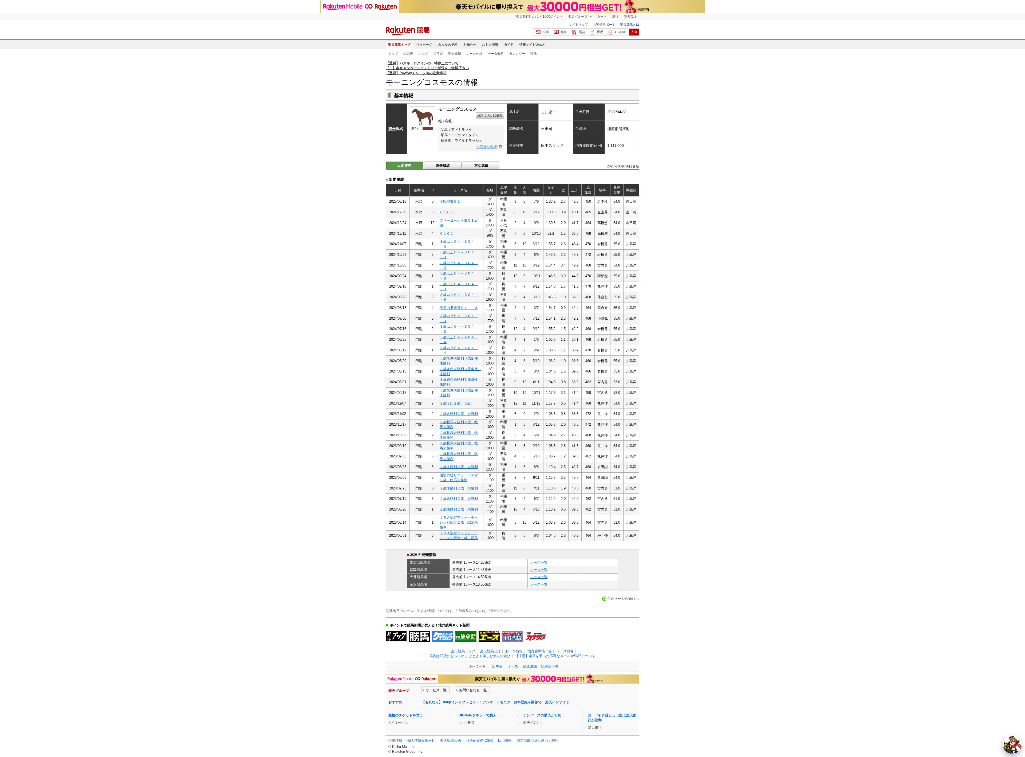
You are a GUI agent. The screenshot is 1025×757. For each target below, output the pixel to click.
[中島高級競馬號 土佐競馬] (512, 636)
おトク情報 (490, 44)
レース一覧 (538, 562)
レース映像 (565, 651)
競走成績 (454, 54)
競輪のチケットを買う (405, 715)
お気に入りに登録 (490, 115)
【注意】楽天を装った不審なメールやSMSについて (555, 656)
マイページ (424, 44)
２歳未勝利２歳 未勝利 (459, 414)
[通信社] (465, 636)
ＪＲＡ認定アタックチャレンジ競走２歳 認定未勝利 (459, 522)
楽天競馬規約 (450, 741)
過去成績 (443, 165)
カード (602, 16)
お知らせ (469, 44)
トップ (393, 54)
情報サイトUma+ (532, 44)
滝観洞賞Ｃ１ (452, 201)
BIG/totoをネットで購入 (477, 715)
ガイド (509, 44)
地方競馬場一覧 (539, 651)
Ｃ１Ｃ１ (448, 212)
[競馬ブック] (396, 636)
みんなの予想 (448, 44)
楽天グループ (578, 16)
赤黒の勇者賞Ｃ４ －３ (459, 308)
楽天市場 (630, 16)
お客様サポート (604, 24)
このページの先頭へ (623, 599)
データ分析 (496, 54)
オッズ (423, 54)
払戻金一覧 (549, 666)
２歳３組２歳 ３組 (455, 403)
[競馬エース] (489, 636)
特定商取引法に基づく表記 (537, 741)
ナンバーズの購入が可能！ (544, 715)
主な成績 (481, 165)
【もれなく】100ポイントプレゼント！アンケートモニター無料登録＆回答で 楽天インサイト (495, 702)
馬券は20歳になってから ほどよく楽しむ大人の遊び (469, 656)
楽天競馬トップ (399, 44)
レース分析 (474, 54)
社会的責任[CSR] (479, 741)
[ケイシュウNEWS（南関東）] (442, 636)
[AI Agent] (1012, 744)
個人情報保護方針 (421, 741)
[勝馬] (419, 636)
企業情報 (395, 741)
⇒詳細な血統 (486, 147)
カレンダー (517, 54)
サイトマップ (578, 24)
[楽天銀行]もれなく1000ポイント (539, 16)
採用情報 (505, 741)
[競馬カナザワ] (535, 636)
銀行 (615, 16)
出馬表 (408, 54)
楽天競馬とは (629, 24)
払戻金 (438, 54)
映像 (533, 54)
